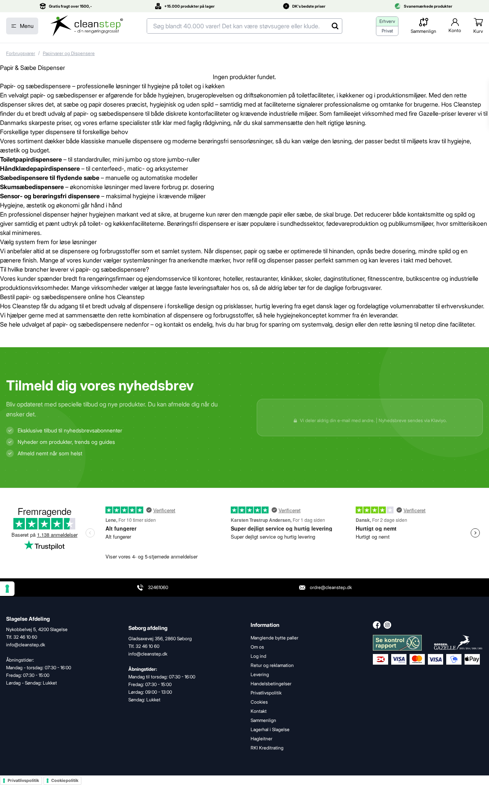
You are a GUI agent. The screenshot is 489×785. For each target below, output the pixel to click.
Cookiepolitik (64, 780)
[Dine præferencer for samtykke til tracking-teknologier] (7, 588)
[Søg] (335, 26)
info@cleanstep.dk (147, 654)
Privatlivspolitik (23, 780)
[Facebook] (377, 625)
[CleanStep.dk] (86, 26)
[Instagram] (387, 625)
